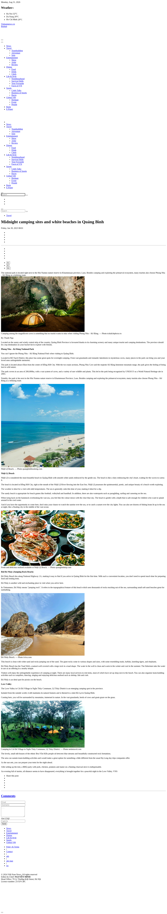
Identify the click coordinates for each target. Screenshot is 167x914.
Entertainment (12, 58)
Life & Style (11, 76)
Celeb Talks (16, 90)
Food (13, 69)
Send (4, 824)
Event (13, 102)
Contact (9, 851)
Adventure (15, 53)
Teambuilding (17, 50)
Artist (13, 62)
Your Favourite (17, 83)
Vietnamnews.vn (8, 24)
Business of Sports (19, 93)
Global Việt (11, 97)
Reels (8, 107)
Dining (9, 67)
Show (13, 60)
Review (14, 65)
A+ (8, 268)
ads (7, 856)
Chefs (13, 74)
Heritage (15, 100)
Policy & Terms (12, 847)
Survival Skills (17, 81)
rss (7, 866)
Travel (8, 48)
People (14, 104)
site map (9, 861)
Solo (13, 55)
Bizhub (4, 26)
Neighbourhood (18, 79)
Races (13, 95)
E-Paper (9, 109)
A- (8, 263)
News (8, 46)
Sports (8, 88)
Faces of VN (16, 86)
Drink (13, 72)
